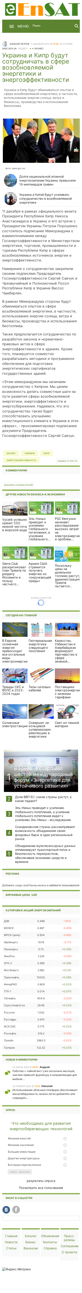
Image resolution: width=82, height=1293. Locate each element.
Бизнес (39, 48)
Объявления (50, 1236)
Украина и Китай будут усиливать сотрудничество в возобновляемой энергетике (45, 198)
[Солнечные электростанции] (15, 711)
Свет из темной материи (67, 724)
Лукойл (8, 1040)
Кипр (47, 453)
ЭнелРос (9, 956)
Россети (9, 1012)
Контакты (50, 1242)
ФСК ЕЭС (10, 1026)
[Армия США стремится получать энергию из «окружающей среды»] (41, 553)
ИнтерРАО (10, 984)
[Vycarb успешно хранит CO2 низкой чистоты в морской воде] (15, 508)
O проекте (69, 1252)
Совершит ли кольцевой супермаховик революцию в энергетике (40, 729)
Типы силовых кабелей (40, 688)
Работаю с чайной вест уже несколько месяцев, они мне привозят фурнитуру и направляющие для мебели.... (44, 1074)
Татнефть (10, 998)
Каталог (31, 1236)
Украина (29, 453)
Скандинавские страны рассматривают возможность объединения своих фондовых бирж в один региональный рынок (45, 833)
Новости (11, 1242)
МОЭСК (9, 928)
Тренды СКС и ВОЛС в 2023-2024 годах (13, 690)
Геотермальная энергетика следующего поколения (40, 646)
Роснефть (10, 1033)
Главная (11, 1236)
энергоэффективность (21, 460)
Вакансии (31, 1248)
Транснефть (11, 977)
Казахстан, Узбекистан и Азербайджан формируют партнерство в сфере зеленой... (66, 651)
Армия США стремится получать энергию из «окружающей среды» (40, 572)
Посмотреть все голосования (41, 1188)
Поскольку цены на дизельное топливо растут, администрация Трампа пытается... (67, 576)
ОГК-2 (8, 963)
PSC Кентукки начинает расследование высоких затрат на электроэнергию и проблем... (68, 529)
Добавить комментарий (18, 485)
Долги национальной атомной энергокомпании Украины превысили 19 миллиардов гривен (47, 180)
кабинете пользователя (64, 885)
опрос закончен (20, 1171)
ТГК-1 (7, 991)
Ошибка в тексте (67, 461)
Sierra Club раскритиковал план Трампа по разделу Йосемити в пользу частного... (14, 574)
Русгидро (10, 1019)
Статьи (11, 1248)
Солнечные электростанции (15, 724)
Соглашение (70, 1246)
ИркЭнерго (11, 942)
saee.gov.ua (9, 48)
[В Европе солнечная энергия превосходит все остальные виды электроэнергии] (15, 629)
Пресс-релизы (69, 1238)
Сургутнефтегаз (14, 1005)
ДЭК (6, 921)
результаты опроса (41, 1181)
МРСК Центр (12, 935)
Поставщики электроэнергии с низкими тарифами (67, 692)
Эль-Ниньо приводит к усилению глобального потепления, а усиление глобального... (40, 529)
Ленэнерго (11, 949)
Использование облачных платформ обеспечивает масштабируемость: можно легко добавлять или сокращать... (45, 1093)
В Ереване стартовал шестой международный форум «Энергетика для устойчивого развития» (43, 777)
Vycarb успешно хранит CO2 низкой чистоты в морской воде (14, 525)
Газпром (9, 1047)
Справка (50, 1248)
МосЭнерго (11, 970)
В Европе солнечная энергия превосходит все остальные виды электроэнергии (15, 651)
